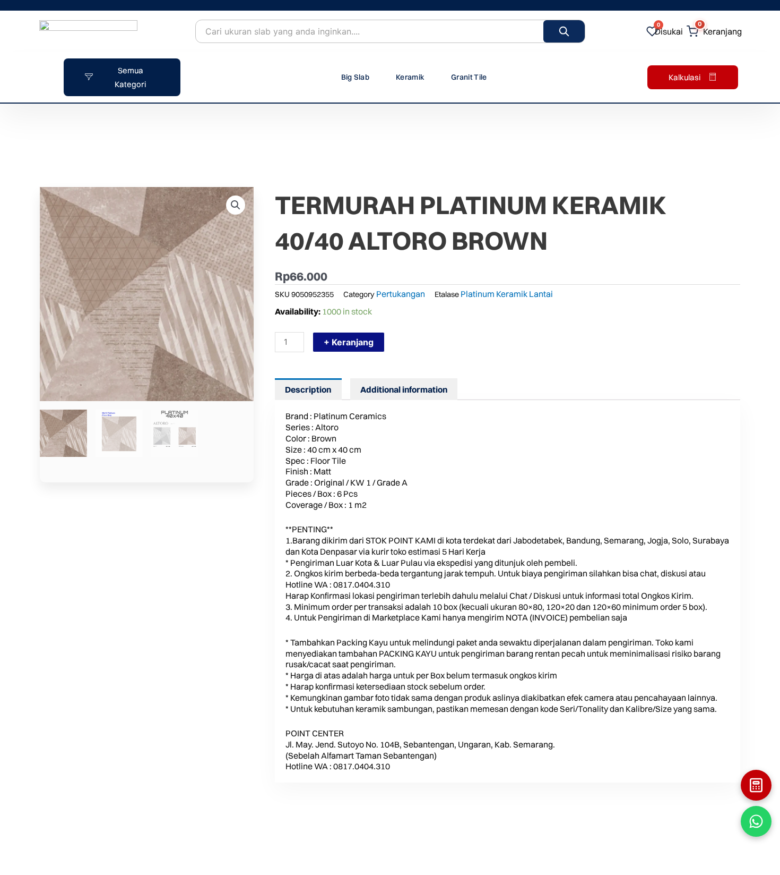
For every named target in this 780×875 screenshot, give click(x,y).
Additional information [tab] (403, 389)
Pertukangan (400, 293)
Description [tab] (308, 389)
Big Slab (355, 77)
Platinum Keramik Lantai (507, 293)
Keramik (410, 77)
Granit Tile (469, 77)
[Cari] (564, 31)
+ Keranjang (349, 342)
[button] (235, 205)
